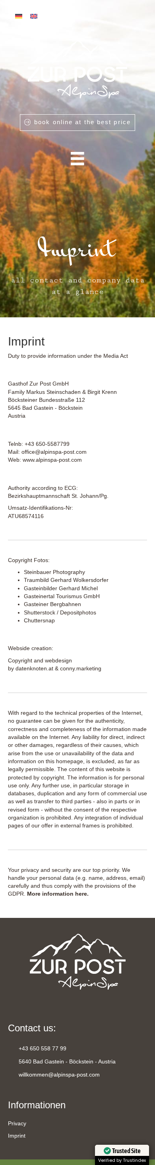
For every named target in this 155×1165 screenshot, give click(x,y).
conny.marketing (80, 668)
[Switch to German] (18, 16)
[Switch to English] (33, 16)
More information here (57, 894)
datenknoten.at (34, 668)
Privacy (17, 1123)
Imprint (16, 1135)
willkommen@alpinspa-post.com (59, 1074)
